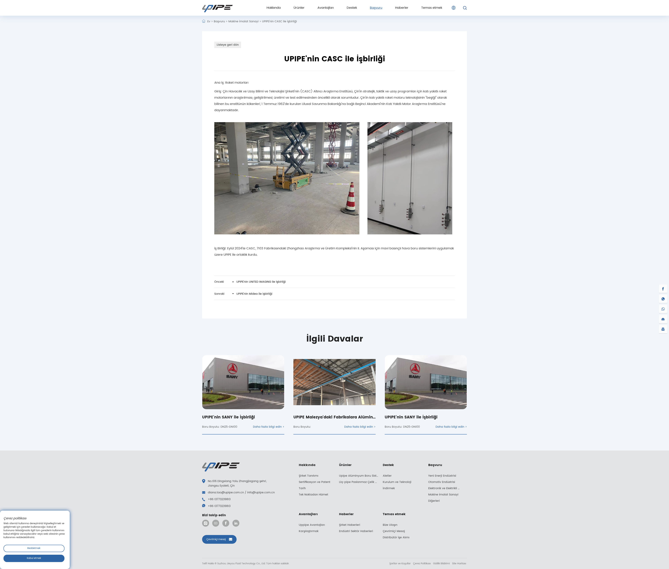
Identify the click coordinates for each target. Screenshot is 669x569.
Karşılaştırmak (308, 531)
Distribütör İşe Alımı (396, 537)
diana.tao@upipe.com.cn (226, 492)
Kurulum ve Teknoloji (397, 482)
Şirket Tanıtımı (308, 475)
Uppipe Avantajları (312, 525)
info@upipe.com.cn (261, 492)
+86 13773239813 (219, 499)
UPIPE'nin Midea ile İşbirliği (243, 294)
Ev (208, 21)
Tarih (302, 488)
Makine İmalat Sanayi (243, 21)
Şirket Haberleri (349, 525)
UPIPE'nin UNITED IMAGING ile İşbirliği (250, 282)
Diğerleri (434, 501)
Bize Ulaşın (390, 525)
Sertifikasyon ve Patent (314, 482)
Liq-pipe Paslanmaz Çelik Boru (360, 482)
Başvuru (219, 21)
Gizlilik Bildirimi (441, 564)
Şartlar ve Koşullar (400, 564)
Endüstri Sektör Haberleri (356, 531)
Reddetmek (33, 548)
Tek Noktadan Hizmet (313, 494)
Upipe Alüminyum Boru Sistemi (360, 475)
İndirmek (389, 488)
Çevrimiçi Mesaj (394, 531)
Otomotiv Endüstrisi (441, 482)
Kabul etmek (34, 558)
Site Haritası (459, 564)
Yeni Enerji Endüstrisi (442, 475)
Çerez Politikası (422, 564)
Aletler (387, 475)
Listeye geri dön (228, 45)
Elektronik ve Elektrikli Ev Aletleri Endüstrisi (446, 488)
